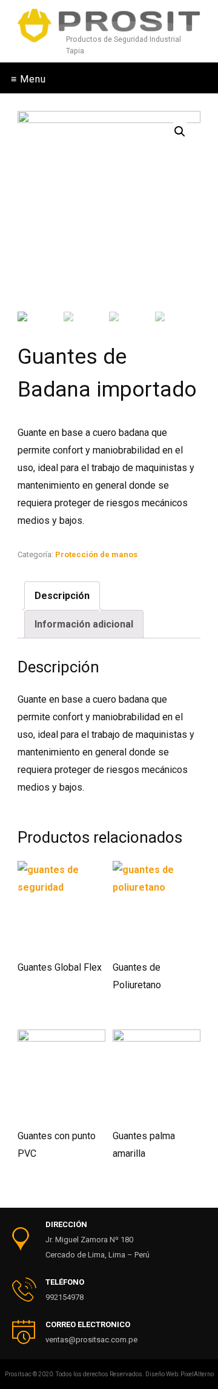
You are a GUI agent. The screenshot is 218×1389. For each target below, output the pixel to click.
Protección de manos (96, 554)
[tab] (62, 595)
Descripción (62, 595)
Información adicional (84, 624)
